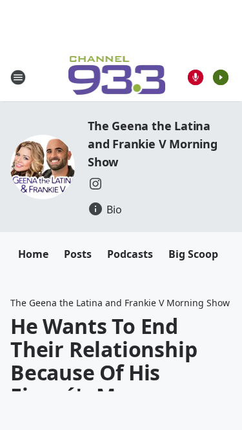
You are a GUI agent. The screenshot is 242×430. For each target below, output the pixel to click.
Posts (78, 254)
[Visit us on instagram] (95, 183)
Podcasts (130, 254)
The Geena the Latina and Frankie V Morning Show (152, 144)
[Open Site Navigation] (18, 77)
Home (33, 254)
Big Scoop (193, 254)
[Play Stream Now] (220, 77)
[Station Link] (117, 77)
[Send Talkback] (195, 77)
